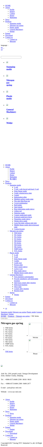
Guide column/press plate (23, 193)
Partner (7, 33)
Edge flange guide (20, 191)
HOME (8, 6)
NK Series (17, 247)
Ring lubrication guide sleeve (24, 209)
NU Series (17, 235)
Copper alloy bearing (21, 289)
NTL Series (18, 251)
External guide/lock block (23, 217)
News (7, 19)
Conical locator (19, 229)
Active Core (18, 269)
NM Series (18, 233)
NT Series (17, 239)
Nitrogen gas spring (16, 25)
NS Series (17, 243)
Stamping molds (15, 23)
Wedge (12, 31)
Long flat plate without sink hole (25, 223)
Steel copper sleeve (20, 267)
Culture (12, 13)
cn (2, 49)
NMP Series (18, 249)
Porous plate (18, 265)
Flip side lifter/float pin (22, 201)
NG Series (17, 237)
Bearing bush (18, 291)
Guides (16, 261)
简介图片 (13, 179)
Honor (12, 15)
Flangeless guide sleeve (22, 219)
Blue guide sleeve (20, 271)
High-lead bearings (20, 285)
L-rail (16, 187)
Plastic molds (14, 27)
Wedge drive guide (20, 221)
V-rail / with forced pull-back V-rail (26, 189)
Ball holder (18, 205)
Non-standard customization (24, 277)
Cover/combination (20, 203)
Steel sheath (18, 207)
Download (9, 35)
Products (8, 21)
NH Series (17, 245)
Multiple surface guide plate (23, 199)
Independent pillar (20, 197)
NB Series (17, 241)
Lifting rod (18, 211)
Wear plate (18, 287)
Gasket (16, 195)
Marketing (13, 17)
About (7, 8)
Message (13, 41)
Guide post (18, 263)
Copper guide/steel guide (22, 215)
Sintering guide (19, 213)
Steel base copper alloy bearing (25, 283)
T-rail (16, 257)
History (12, 11)
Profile (12, 10)
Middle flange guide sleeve (23, 273)
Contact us (9, 37)
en (2, 47)
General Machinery (16, 29)
